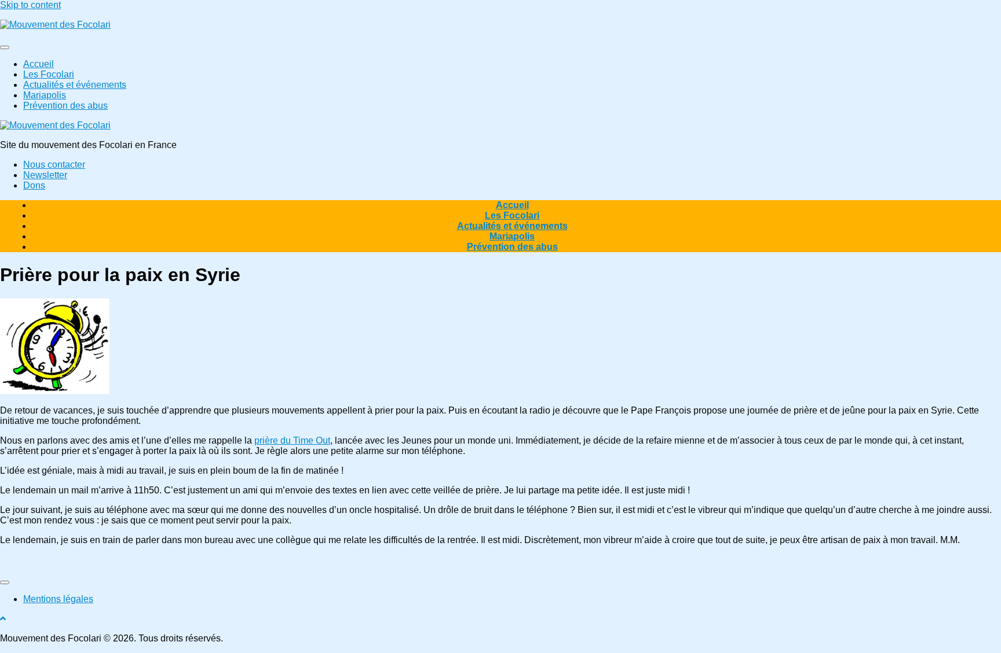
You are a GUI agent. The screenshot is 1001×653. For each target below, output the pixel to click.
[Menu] (4, 47)
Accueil (38, 64)
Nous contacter (54, 164)
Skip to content (30, 5)
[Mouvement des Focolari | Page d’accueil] (55, 24)
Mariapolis (44, 95)
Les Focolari (48, 74)
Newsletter (45, 175)
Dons (34, 185)
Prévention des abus (65, 105)
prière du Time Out (292, 440)
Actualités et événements (74, 85)
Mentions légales (58, 599)
